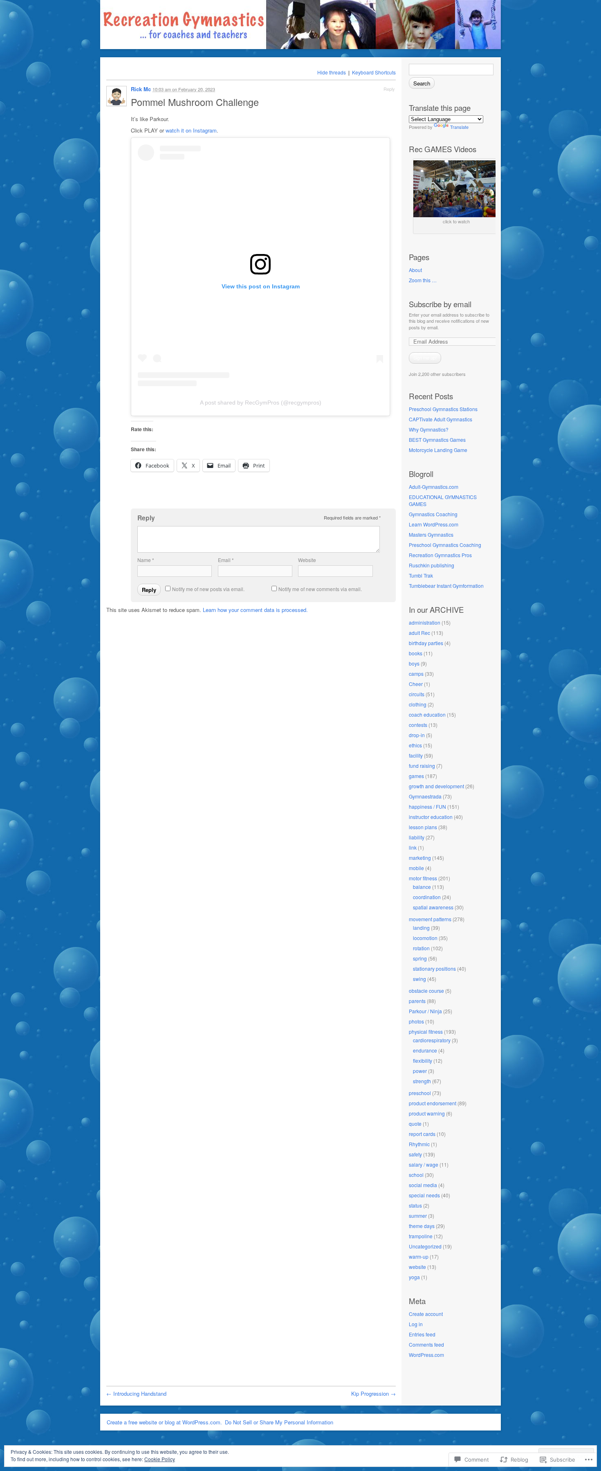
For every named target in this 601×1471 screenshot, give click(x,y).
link (413, 847)
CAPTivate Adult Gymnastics (440, 419)
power (420, 1070)
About (415, 269)
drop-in (417, 734)
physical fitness (426, 1031)
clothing (417, 704)
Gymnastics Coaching (433, 514)
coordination (427, 896)
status (415, 1205)
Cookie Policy (159, 1458)
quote (415, 1123)
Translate (459, 127)
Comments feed (426, 1344)
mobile (416, 867)
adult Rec (419, 632)
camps (416, 673)
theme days (422, 1225)
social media (423, 1184)
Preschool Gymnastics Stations (443, 408)
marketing (420, 857)
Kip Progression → (373, 1393)
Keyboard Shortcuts (374, 72)
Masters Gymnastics (431, 534)
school (416, 1174)
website (417, 1266)
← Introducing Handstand (136, 1393)
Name (145, 559)
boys (414, 663)
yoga (414, 1276)
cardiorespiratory (432, 1040)
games (416, 775)
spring (420, 958)
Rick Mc (141, 89)
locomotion (425, 937)
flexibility (422, 1060)
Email (226, 559)
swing (419, 978)
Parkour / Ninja (425, 1011)
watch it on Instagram (191, 130)
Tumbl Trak (421, 575)
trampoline (421, 1236)
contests (418, 724)
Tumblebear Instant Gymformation (446, 585)
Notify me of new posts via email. (208, 588)
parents (417, 1000)
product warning (427, 1113)
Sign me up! (425, 357)
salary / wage (423, 1164)
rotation (421, 948)
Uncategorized (425, 1246)
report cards (422, 1133)
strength (422, 1080)
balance (422, 886)
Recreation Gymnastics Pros (440, 554)
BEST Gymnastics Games (437, 439)
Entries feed (422, 1334)
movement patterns (430, 918)
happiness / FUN (427, 806)
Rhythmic (419, 1143)
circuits (416, 694)
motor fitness (423, 878)
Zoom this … (423, 280)
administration (424, 622)
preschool (420, 1092)
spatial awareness (433, 907)
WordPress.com (426, 1354)
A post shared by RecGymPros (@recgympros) (260, 402)
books (415, 653)
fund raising (422, 765)
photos (416, 1021)
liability (416, 837)
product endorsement (432, 1103)
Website (307, 559)
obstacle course (426, 990)
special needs (424, 1195)
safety (415, 1154)
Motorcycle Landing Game (438, 449)
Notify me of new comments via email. (320, 588)
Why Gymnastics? (429, 429)
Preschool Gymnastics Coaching (445, 544)
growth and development (436, 786)
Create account (426, 1313)
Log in (416, 1323)
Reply (389, 88)
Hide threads (331, 72)
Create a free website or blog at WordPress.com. (164, 1422)
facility (416, 755)
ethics (415, 745)
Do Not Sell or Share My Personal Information (279, 1422)
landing (421, 927)
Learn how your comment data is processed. (255, 610)
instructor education (431, 816)
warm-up (418, 1256)
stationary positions (434, 968)
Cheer (416, 683)
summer (418, 1215)
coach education (427, 714)
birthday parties (426, 642)
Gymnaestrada (425, 796)
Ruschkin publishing (431, 565)
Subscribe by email (440, 304)
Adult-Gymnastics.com (433, 486)
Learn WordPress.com (433, 524)
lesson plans (423, 826)
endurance (425, 1050)
